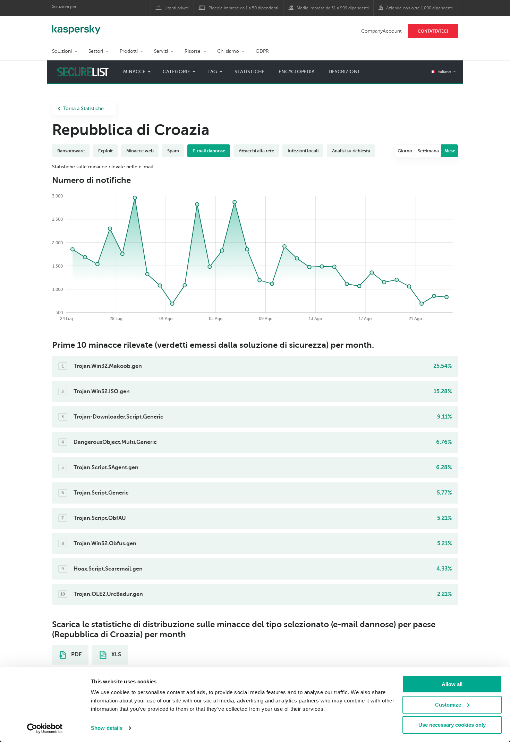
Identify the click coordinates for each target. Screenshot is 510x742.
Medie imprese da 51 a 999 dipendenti (333, 8)
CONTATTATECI (433, 31)
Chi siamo (228, 51)
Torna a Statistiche (83, 108)
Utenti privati (176, 8)
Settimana (428, 150)
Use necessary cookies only (452, 725)
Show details (106, 728)
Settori (95, 51)
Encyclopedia (297, 71)
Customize (448, 705)
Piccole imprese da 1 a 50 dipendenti (243, 8)
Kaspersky (76, 26)
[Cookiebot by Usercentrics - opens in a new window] (45, 728)
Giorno (405, 150)
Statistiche (250, 71)
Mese (449, 150)
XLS (115, 654)
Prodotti (129, 51)
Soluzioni (62, 51)
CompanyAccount (381, 31)
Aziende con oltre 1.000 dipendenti (419, 8)
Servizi (161, 51)
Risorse (193, 51)
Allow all (452, 684)
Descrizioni (344, 71)
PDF (76, 654)
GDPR (262, 51)
